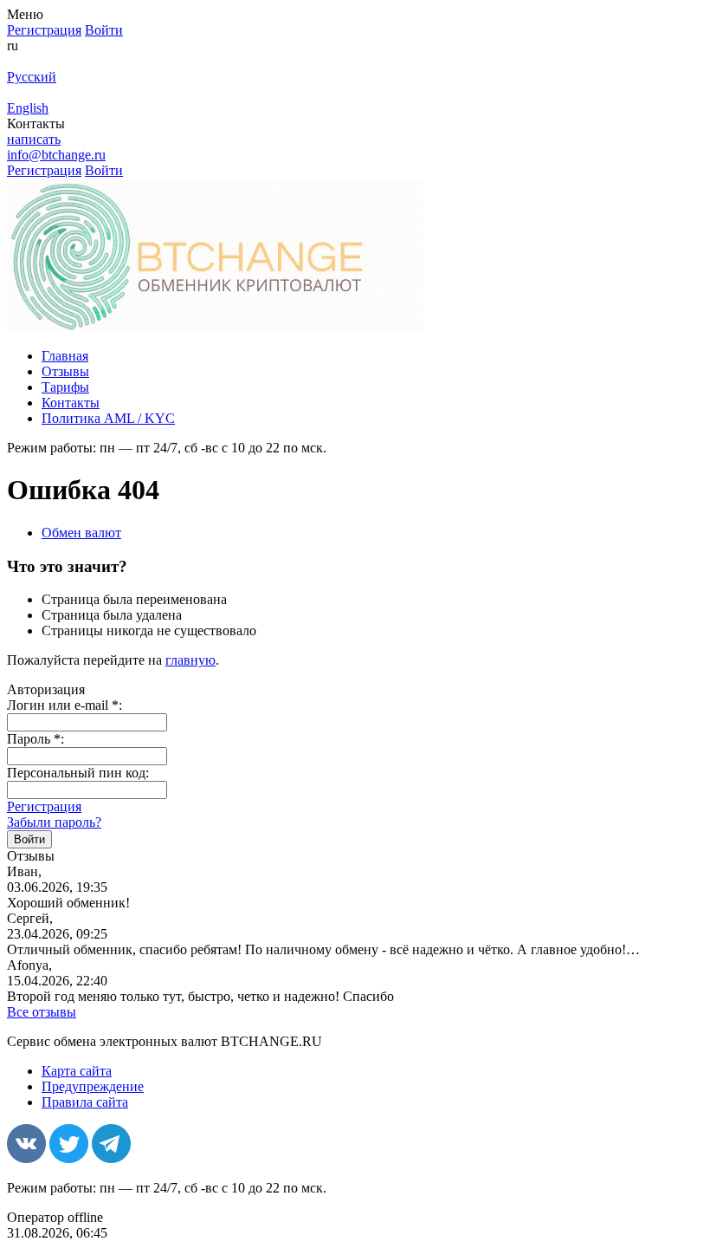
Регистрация (44, 806)
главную (190, 660)
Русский (31, 76)
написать (34, 139)
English (27, 108)
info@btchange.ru (56, 154)
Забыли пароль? (54, 822)
